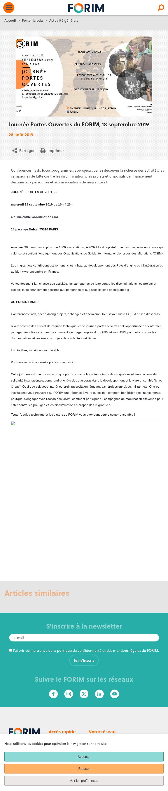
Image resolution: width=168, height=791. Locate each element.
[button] (25, 150)
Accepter (84, 756)
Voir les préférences (84, 780)
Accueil (10, 20)
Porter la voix (32, 20)
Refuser (84, 768)
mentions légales (127, 650)
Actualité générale (64, 20)
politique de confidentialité (79, 650)
